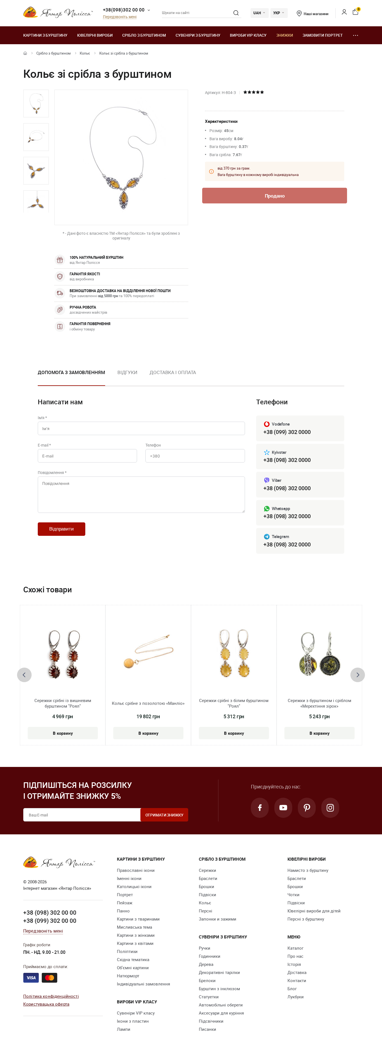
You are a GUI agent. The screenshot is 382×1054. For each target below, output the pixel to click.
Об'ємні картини (133, 967)
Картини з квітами (135, 943)
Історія (294, 964)
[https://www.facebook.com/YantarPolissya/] (260, 808)
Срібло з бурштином (144, 35)
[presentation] (24, 675)
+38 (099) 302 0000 (286, 432)
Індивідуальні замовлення (143, 984)
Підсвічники (211, 1021)
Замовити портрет (323, 35)
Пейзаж (124, 902)
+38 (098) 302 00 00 (49, 912)
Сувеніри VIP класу (136, 1013)
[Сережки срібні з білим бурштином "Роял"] (234, 656)
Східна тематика (133, 959)
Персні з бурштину (305, 919)
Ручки (204, 948)
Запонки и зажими (217, 919)
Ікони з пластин (133, 1021)
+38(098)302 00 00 (124, 9)
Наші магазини (316, 13)
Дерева (206, 964)
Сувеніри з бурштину (198, 35)
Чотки (293, 894)
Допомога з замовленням (71, 372)
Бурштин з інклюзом (219, 988)
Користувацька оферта (46, 1004)
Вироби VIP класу (248, 35)
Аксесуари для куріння (221, 1013)
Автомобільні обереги (221, 1005)
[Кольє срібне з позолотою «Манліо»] (148, 656)
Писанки (207, 1029)
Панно (123, 911)
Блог (292, 988)
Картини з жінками (136, 935)
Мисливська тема (134, 927)
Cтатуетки (209, 996)
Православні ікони (136, 870)
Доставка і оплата (173, 372)
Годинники (209, 956)
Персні (205, 911)
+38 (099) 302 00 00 (49, 920)
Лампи (123, 1029)
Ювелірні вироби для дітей (314, 911)
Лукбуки (295, 996)
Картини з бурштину (45, 35)
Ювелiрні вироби (95, 35)
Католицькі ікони (134, 886)
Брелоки (207, 980)
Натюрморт (128, 975)
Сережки (207, 870)
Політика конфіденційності (51, 996)
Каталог (295, 948)
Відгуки (127, 372)
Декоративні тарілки (219, 972)
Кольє (85, 53)
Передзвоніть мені (119, 17)
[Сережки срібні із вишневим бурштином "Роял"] (63, 656)
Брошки (206, 886)
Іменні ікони (129, 878)
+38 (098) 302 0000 (286, 460)
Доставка (296, 972)
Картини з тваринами (138, 919)
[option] (36, 104)
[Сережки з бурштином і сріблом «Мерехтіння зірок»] (319, 656)
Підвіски (207, 894)
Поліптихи (127, 951)
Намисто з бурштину (307, 870)
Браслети (208, 878)
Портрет (125, 894)
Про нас (295, 956)
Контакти (296, 980)
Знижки (284, 35)
